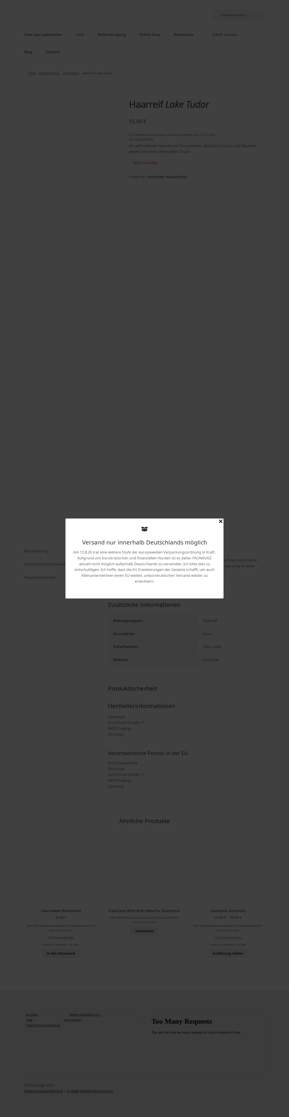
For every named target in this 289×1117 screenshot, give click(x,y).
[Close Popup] (221, 522)
